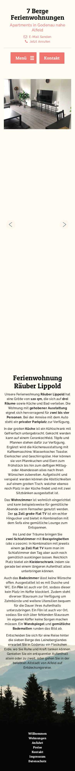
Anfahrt (37, 743)
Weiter (64, 224)
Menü (21, 57)
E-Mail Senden (40, 37)
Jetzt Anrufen (40, 41)
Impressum (37, 756)
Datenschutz (37, 761)
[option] (37, 104)
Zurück (10, 224)
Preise (37, 747)
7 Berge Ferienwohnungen (37, 14)
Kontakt (52, 57)
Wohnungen (38, 738)
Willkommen (37, 733)
